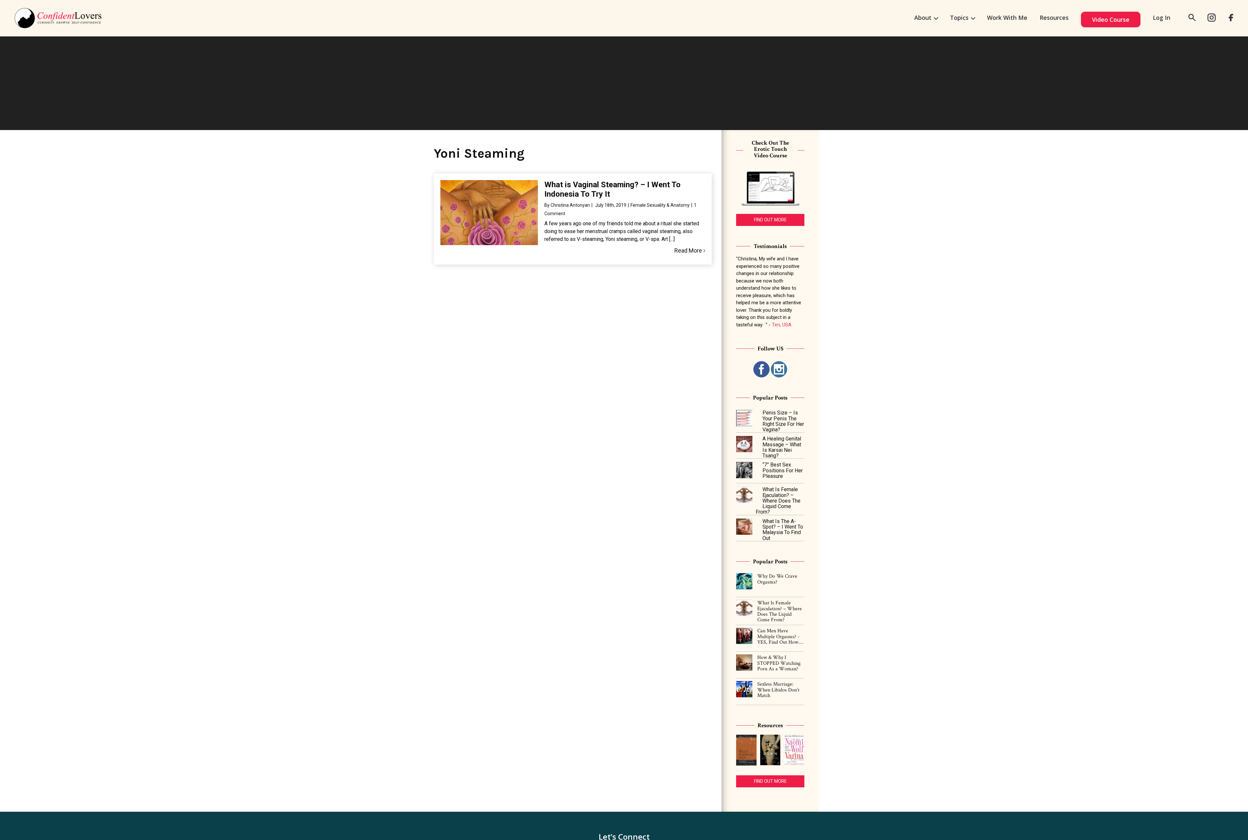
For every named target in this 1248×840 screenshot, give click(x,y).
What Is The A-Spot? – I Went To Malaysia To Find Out (782, 529)
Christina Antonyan (570, 205)
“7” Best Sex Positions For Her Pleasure (782, 470)
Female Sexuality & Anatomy (660, 205)
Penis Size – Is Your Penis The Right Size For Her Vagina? (783, 421)
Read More (688, 250)
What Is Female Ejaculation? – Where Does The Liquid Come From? (778, 501)
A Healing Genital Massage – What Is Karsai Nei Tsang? (781, 447)
